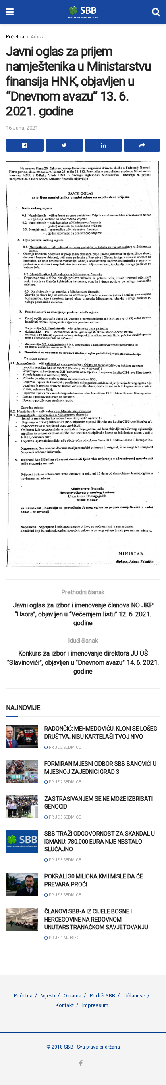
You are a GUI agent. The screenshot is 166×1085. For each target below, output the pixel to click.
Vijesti (48, 996)
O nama (72, 996)
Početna (15, 37)
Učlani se (134, 996)
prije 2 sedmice (64, 747)
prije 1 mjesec (63, 938)
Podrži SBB (102, 996)
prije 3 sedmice (64, 817)
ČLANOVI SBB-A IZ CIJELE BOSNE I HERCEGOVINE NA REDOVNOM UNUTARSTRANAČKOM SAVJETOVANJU (96, 919)
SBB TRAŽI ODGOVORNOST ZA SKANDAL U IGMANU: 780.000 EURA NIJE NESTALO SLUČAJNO (99, 841)
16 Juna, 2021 (22, 128)
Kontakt (65, 1005)
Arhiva (38, 37)
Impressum (95, 1005)
